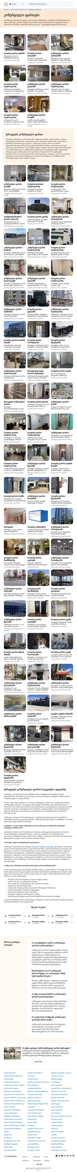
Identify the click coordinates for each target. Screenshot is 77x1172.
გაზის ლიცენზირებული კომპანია (15, 1125)
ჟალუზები (30, 1125)
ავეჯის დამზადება (57, 1110)
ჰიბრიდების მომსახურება (59, 1094)
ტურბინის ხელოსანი (57, 1097)
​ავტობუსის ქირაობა (34, 1131)
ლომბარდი (8, 1138)
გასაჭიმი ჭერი (32, 1119)
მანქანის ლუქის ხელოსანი (60, 1100)
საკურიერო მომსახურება (12, 1110)
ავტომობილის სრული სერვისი (14, 1085)
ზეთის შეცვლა (55, 1082)
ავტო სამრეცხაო (32, 1085)
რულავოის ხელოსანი (58, 1091)
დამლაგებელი (56, 1104)
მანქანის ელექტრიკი (34, 1097)
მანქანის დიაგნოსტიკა (34, 1073)
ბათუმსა (41, 846)
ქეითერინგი (8, 1134)
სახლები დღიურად (10, 1150)
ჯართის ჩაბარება (9, 1107)
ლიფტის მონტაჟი (57, 1122)
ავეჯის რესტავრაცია (10, 1113)
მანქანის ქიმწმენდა (57, 1144)
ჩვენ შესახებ (36, 1156)
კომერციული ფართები (58, 1150)
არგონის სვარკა (32, 1079)
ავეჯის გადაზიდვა (57, 1107)
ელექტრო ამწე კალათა (35, 1128)
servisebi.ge (36, 24)
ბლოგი (46, 1156)
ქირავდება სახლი (33, 1147)
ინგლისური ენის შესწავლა (13, 1128)
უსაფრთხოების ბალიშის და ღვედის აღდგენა (15, 1100)
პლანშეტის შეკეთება (11, 1144)
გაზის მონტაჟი (8, 1079)
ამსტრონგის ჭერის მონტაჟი (13, 1122)
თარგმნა (54, 1134)
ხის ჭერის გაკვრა (57, 1119)
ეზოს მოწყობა (55, 1113)
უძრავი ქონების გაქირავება (19, 9)
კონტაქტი (46, 1160)
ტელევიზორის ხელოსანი (12, 1141)
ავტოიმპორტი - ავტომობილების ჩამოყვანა (62, 1088)
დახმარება (25, 1160)
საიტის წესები (37, 1160)
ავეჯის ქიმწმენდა (33, 1144)
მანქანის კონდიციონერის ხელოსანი (15, 1104)
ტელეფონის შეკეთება (58, 1141)
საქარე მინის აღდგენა (11, 1088)
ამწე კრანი (54, 1128)
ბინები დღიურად (56, 1147)
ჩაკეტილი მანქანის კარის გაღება (15, 1097)
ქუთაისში (50, 846)
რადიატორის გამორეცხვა (12, 1091)
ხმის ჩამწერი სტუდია (34, 1138)
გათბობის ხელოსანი (34, 1113)
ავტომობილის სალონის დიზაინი (38, 1082)
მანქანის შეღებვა (56, 1079)
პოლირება (31, 1076)
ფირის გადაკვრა (56, 1085)
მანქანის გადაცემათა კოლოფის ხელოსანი (62, 1073)
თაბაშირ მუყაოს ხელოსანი (13, 1119)
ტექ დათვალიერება (34, 1100)
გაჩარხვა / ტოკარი (57, 1076)
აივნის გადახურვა (57, 1125)
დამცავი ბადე (31, 1134)
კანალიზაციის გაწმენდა (35, 1116)
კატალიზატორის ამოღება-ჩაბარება (15, 1094)
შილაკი (6, 1131)
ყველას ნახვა (38, 1061)
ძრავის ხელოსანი (10, 1073)
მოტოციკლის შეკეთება (11, 1082)
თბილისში (34, 846)
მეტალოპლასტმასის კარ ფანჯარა (62, 1116)
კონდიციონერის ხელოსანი (36, 1141)
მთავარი (6, 9)
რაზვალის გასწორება (34, 1094)
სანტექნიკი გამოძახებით (12, 1116)
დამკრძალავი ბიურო (58, 1138)
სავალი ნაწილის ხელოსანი (13, 1076)
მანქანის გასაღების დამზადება (37, 1091)
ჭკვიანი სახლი (32, 1122)
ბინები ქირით (8, 1147)
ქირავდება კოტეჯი (33, 1150)
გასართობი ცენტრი (57, 1131)
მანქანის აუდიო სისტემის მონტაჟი (38, 1104)
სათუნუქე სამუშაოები (34, 1088)
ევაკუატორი (31, 1107)
